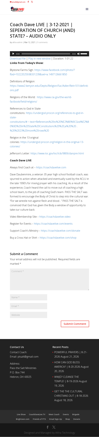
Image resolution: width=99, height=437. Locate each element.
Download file (18, 58)
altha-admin (17, 42)
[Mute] (78, 53)
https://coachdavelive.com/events (53, 223)
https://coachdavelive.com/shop (58, 237)
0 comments (42, 42)
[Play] (13, 53)
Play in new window (39, 58)
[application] (49, 53)
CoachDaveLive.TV (37, 414)
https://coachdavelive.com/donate (60, 230)
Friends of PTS (39, 419)
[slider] (84, 53)
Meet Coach (54, 414)
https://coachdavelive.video (55, 216)
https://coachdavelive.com (51, 167)
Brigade (75, 414)
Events (66, 414)
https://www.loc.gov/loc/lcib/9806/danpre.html (57, 153)
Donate (76, 419)
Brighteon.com (22, 419)
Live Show (21, 414)
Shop (67, 419)
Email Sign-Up (55, 419)
